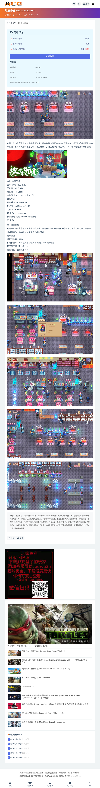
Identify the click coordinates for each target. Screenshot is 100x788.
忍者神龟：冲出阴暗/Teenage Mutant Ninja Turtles (28, 646)
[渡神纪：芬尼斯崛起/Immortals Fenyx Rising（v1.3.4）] (14, 715)
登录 (87, 4)
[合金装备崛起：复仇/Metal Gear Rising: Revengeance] (14, 724)
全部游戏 (8, 15)
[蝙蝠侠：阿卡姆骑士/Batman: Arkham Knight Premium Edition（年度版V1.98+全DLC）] (14, 662)
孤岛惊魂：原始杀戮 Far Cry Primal (36, 678)
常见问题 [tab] (24, 23)
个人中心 (70, 786)
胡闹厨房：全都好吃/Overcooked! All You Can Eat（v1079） (46, 669)
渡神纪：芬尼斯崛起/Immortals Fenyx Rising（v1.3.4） (44, 713)
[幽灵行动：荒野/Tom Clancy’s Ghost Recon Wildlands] (14, 653)
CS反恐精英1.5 (28, 687)
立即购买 (50, 56)
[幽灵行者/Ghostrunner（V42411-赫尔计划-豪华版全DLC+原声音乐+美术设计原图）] (14, 706)
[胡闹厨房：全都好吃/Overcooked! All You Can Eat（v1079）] (14, 671)
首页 (10, 786)
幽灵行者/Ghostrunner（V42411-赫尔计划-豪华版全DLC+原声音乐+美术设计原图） (56, 704)
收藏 (12, 538)
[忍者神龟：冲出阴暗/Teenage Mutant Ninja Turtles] (50, 624)
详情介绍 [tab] (12, 23)
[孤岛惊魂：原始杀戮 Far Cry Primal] (14, 680)
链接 (21, 538)
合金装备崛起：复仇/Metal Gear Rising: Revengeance (43, 722)
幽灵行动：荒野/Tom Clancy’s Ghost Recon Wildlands (43, 651)
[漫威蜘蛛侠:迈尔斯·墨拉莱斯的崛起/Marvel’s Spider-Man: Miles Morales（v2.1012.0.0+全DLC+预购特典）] (14, 697)
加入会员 (50, 786)
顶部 (90, 786)
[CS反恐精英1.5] (14, 688)
